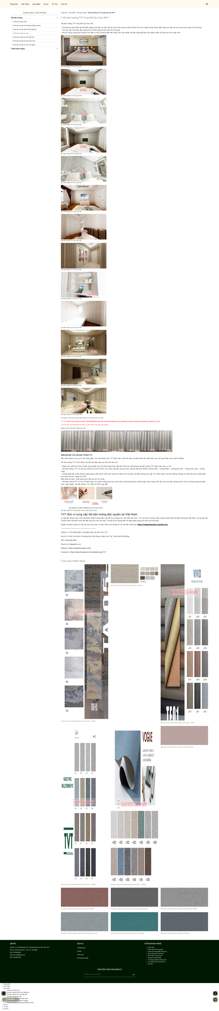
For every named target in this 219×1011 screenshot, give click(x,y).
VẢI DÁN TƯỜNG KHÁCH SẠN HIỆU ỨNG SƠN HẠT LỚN (79, 935)
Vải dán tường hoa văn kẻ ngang (24, 45)
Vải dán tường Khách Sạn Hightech (25, 29)
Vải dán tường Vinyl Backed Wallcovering (27, 25)
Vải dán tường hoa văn (21, 33)
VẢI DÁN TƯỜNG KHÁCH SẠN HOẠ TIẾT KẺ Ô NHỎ (77, 910)
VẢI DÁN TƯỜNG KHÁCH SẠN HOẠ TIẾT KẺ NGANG (127, 935)
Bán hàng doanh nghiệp (82, 959)
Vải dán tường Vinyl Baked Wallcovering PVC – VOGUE (128, 886)
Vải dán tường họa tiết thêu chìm (24, 41)
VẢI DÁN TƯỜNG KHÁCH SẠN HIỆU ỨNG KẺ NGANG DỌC (129, 910)
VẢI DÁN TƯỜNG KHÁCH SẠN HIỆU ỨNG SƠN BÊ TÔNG (179, 910)
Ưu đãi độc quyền (81, 949)
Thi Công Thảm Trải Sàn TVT (157, 963)
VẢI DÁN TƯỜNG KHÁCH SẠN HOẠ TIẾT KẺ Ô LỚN (177, 749)
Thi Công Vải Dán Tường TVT (157, 961)
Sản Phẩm (72, 13)
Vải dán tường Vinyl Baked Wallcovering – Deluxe (127, 587)
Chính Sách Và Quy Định (155, 951)
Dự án (46, 4)
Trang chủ (64, 13)
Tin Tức (55, 4)
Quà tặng (79, 953)
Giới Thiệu (25, 4)
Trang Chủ (14, 4)
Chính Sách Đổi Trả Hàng (155, 955)
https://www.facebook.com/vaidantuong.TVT (88, 554)
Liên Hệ (64, 4)
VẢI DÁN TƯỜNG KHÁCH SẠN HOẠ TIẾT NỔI (175, 935)
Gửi (133, 976)
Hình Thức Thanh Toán (155, 957)
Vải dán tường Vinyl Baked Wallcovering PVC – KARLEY (78, 886)
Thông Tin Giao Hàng (154, 959)
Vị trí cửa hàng (80, 956)
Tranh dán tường (18, 49)
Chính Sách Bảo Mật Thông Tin (157, 953)
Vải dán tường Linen (20, 21)
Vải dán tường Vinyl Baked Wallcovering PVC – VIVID (178, 724)
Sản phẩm (36, 4)
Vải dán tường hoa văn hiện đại (24, 37)
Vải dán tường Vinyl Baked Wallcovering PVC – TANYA (78, 723)
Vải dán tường (16, 18)
